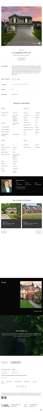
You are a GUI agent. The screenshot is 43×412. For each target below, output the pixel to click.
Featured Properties (18, 381)
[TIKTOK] (26, 387)
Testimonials (35, 381)
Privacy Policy (32, 406)
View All (38, 232)
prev (5, 43)
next (8, 43)
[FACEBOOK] (17, 387)
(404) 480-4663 (4, 377)
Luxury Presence (26, 405)
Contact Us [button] (21, 339)
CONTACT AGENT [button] (20, 187)
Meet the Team (8, 381)
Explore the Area (38, 311)
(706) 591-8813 (28, 184)
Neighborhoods (26, 381)
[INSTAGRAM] (20, 387)
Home (2, 381)
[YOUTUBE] (23, 387)
